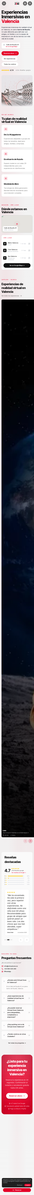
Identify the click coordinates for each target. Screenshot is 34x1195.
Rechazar (19, 1185)
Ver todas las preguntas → (17, 1043)
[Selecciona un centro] (30, 3)
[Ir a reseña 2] (6, 939)
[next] (30, 841)
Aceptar (27, 1185)
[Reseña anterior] (20, 939)
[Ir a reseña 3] (7, 939)
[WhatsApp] (25, 3)
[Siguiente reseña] (26, 939)
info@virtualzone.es (11, 966)
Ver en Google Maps (11, 46)
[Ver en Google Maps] (29, 243)
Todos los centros (10, 64)
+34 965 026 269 (10, 969)
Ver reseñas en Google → (19, 872)
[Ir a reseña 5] (11, 939)
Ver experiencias (9, 58)
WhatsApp (7, 971)
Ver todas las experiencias (10, 296)
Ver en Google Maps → (17, 265)
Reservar (18, 1190)
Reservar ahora (9, 53)
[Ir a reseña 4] (10, 939)
